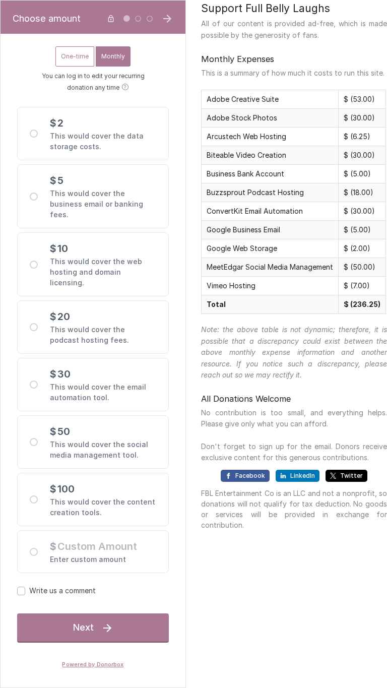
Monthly (113, 56)
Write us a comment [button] (62, 590)
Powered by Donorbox (92, 664)
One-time (75, 56)
